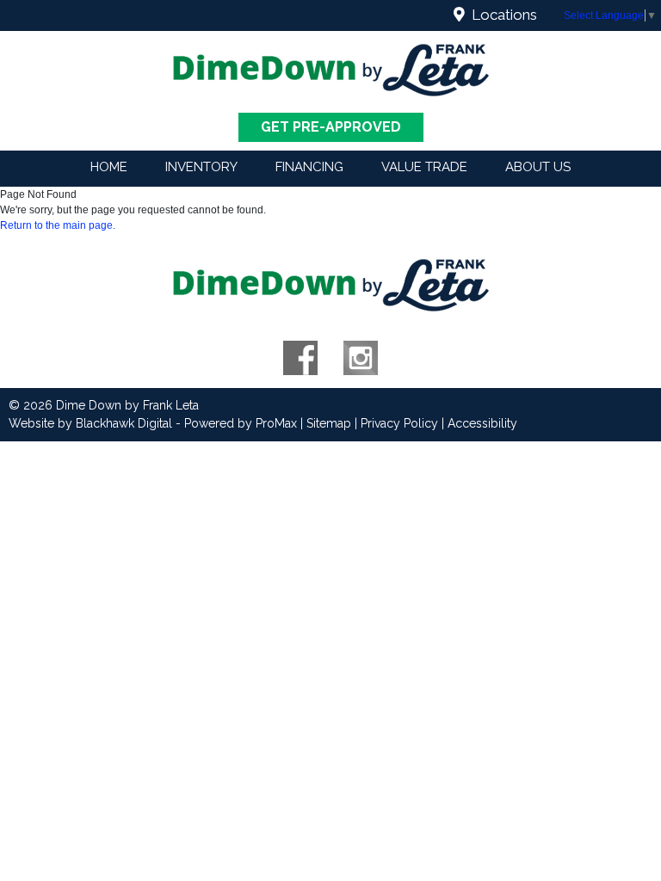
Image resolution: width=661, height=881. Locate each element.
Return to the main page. (57, 225)
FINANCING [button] (309, 167)
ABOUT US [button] (538, 167)
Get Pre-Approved (331, 127)
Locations (501, 14)
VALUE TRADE (424, 167)
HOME (108, 167)
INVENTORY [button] (201, 167)
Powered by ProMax (240, 423)
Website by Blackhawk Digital (90, 423)
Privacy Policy (399, 423)
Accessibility (482, 423)
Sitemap (328, 423)
